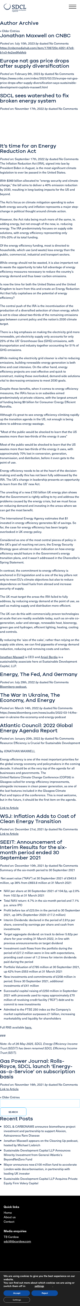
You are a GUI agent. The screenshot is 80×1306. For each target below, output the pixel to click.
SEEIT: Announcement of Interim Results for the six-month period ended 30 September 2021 (33, 850)
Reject (45, 1293)
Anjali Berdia (49, 657)
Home (8, 1212)
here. (28, 1027)
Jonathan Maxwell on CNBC (35, 35)
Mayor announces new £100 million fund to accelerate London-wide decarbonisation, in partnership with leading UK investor (40, 1169)
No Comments (59, 43)
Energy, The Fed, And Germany (38, 674)
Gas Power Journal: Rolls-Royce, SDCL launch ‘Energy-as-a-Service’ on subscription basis (37, 1069)
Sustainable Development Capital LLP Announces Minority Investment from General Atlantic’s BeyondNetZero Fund (37, 1154)
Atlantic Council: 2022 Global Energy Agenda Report (36, 728)
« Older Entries (10, 31)
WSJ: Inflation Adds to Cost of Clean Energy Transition (38, 819)
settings (39, 1286)
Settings (17, 1299)
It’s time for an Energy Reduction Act (28, 148)
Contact (9, 1221)
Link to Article (9, 807)
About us (10, 1217)
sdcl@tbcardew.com (17, 1241)
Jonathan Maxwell (12, 657)
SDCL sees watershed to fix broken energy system (34, 98)
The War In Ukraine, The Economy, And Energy (30, 697)
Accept (16, 1293)
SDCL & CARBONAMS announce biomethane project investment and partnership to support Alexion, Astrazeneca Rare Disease (39, 1131)
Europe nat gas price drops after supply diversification (34, 63)
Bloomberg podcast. (13, 686)
